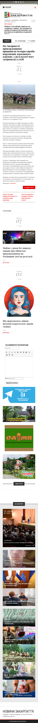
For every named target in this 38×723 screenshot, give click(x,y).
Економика (7, 581)
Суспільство (7, 540)
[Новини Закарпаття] (19, 15)
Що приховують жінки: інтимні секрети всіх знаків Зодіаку (18, 323)
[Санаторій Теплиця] (19, 466)
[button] (6, 352)
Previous (32, 21)
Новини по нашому (9, 637)
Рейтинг (32, 41)
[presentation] (6, 352)
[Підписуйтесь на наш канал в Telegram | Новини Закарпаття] (19, 395)
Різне (6, 690)
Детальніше (7, 262)
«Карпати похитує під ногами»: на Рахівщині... (19, 623)
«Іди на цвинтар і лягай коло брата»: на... (17, 640)
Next (34, 21)
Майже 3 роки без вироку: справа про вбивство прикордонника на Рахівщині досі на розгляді (17, 252)
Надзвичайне (8, 619)
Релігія (6, 672)
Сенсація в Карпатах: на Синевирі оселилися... (19, 658)
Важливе (6, 654)
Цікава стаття (30, 187)
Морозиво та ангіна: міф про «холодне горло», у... (16, 694)
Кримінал (13, 183)
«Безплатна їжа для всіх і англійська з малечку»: (19, 542)
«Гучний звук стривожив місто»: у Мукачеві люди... (19, 602)
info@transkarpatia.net (9, 716)
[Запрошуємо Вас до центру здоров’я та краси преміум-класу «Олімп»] (19, 438)
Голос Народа (7, 560)
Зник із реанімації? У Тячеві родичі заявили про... (19, 564)
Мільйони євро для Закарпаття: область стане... (18, 584)
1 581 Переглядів (21, 41)
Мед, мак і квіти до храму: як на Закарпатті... (18, 676)
